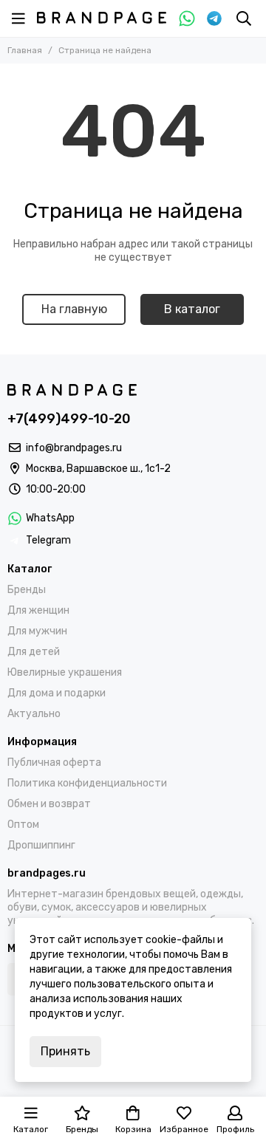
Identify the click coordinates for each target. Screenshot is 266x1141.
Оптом (23, 824)
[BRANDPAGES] (101, 18)
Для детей (33, 651)
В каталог (192, 309)
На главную (74, 309)
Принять (65, 1051)
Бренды (26, 589)
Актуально (34, 713)
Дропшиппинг (41, 845)
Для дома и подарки (56, 693)
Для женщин (38, 610)
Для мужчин (37, 631)
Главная (24, 50)
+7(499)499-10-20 (69, 419)
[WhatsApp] (187, 18)
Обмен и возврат (49, 804)
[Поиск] (244, 18)
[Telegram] (214, 18)
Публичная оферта (54, 762)
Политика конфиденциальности (87, 783)
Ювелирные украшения (64, 672)
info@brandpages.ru (74, 448)
